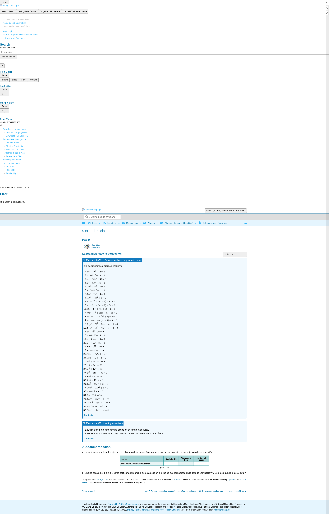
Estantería (112, 223)
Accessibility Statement (170, 510)
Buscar (86, 217)
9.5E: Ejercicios (101, 479)
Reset (4, 75)
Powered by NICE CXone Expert (123, 504)
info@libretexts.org (222, 510)
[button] (10, 170)
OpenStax (96, 245)
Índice (230, 254)
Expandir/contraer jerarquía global (85, 223)
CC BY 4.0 (177, 479)
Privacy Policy (133, 510)
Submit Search (8, 57)
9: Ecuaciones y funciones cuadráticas (220, 223)
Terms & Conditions (150, 510)
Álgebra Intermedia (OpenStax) (179, 223)
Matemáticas (132, 223)
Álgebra (151, 223)
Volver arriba (87, 491)
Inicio (95, 223)
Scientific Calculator (15, 149)
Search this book (7, 48)
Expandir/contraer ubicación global (245, 222)
